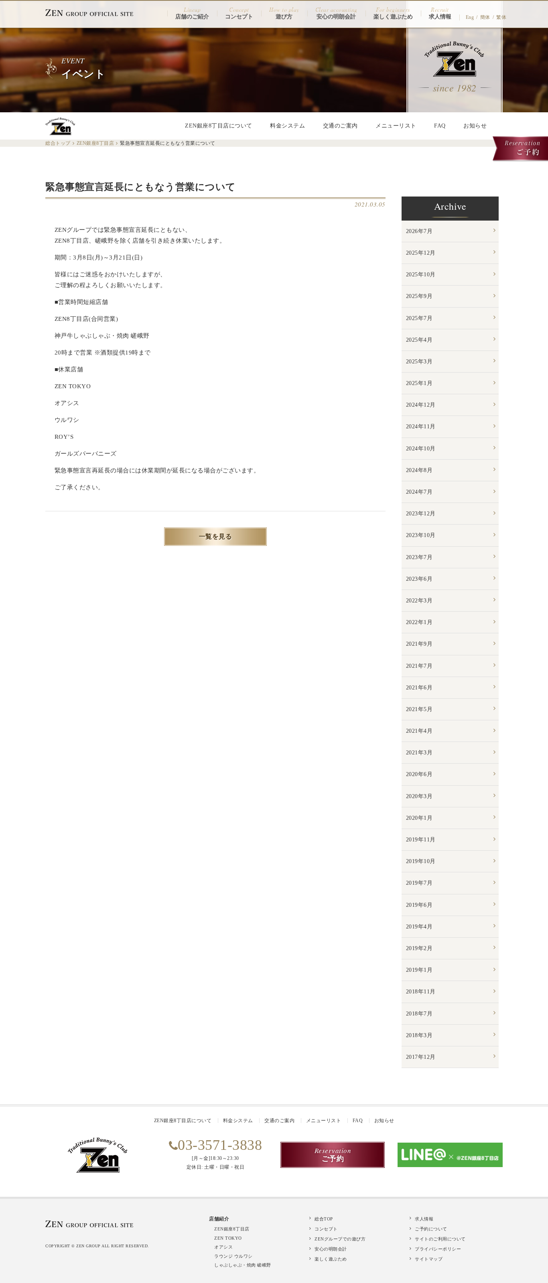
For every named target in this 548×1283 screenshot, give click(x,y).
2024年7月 (419, 492)
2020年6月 (419, 774)
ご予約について (431, 1228)
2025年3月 (419, 362)
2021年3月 (419, 753)
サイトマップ (428, 1259)
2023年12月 (421, 514)
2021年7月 (419, 666)
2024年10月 (421, 449)
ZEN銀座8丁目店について (218, 126)
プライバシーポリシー (438, 1249)
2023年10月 (421, 535)
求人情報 (424, 1218)
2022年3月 (419, 601)
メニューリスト (395, 126)
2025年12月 (421, 253)
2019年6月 (419, 905)
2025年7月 (419, 318)
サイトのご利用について (440, 1238)
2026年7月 (419, 231)
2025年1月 (419, 383)
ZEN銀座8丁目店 (232, 1228)
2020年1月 (419, 818)
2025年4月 (419, 340)
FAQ (440, 126)
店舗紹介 (219, 1219)
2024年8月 (419, 470)
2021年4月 (419, 731)
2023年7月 (419, 557)
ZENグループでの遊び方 (340, 1238)
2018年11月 (421, 992)
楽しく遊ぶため (331, 1259)
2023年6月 (419, 579)
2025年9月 (419, 296)
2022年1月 (419, 622)
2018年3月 (419, 1035)
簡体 (485, 17)
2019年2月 (419, 948)
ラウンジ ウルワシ (233, 1256)
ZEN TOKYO (228, 1238)
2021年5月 (419, 709)
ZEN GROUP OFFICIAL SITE (89, 12)
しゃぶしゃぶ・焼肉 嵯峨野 (242, 1265)
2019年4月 (419, 927)
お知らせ (475, 126)
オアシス (223, 1246)
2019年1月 (419, 970)
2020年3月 (419, 796)
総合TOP (324, 1218)
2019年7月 (419, 883)
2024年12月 (421, 405)
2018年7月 (419, 1014)
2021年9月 (419, 644)
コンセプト (326, 1228)
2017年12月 (421, 1057)
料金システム (287, 126)
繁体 (501, 17)
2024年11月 (421, 427)
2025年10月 (421, 275)
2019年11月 (421, 840)
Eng (470, 17)
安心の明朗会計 (331, 1249)
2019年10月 (421, 861)
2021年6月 (419, 688)
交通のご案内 (340, 126)
